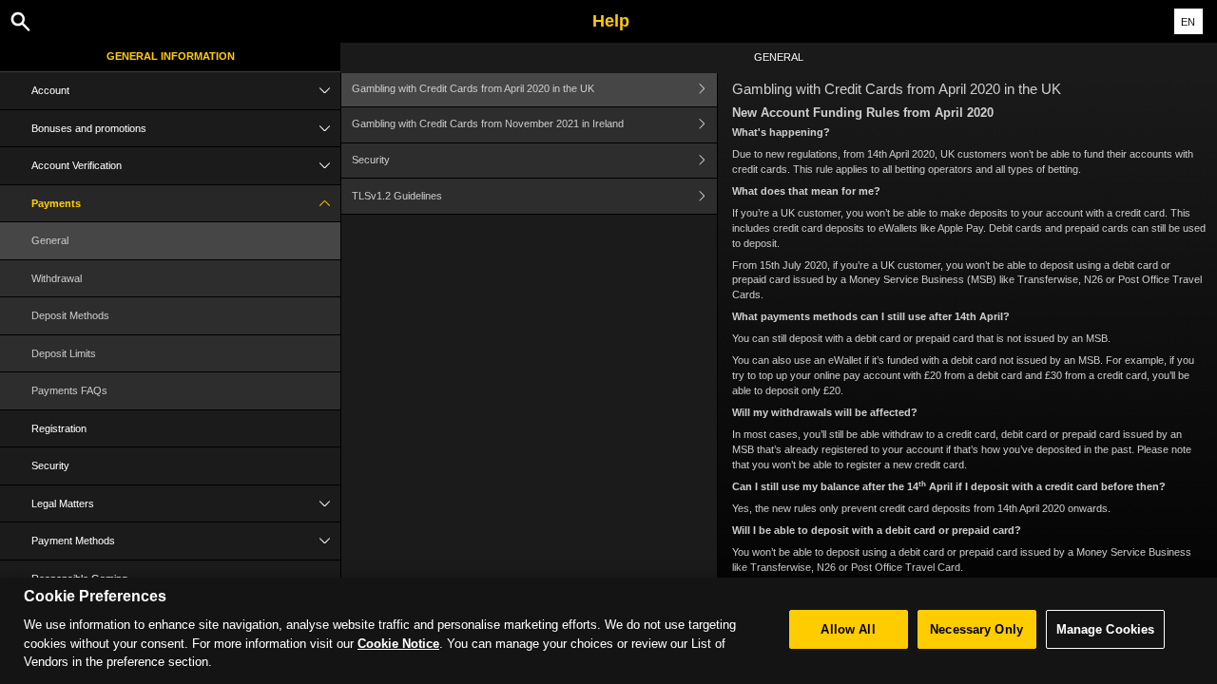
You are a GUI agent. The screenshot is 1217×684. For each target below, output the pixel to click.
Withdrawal (56, 278)
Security (50, 465)
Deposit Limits (63, 353)
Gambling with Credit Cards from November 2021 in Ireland (488, 123)
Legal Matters (62, 503)
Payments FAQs (69, 390)
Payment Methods (73, 540)
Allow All (848, 629)
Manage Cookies (1105, 629)
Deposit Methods (70, 315)
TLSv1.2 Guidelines (397, 195)
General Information (170, 56)
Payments (56, 203)
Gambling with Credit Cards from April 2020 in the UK (473, 88)
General (49, 240)
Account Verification (76, 165)
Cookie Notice (398, 643)
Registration (59, 428)
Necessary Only (976, 629)
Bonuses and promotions (88, 128)
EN (1188, 22)
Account (50, 90)
